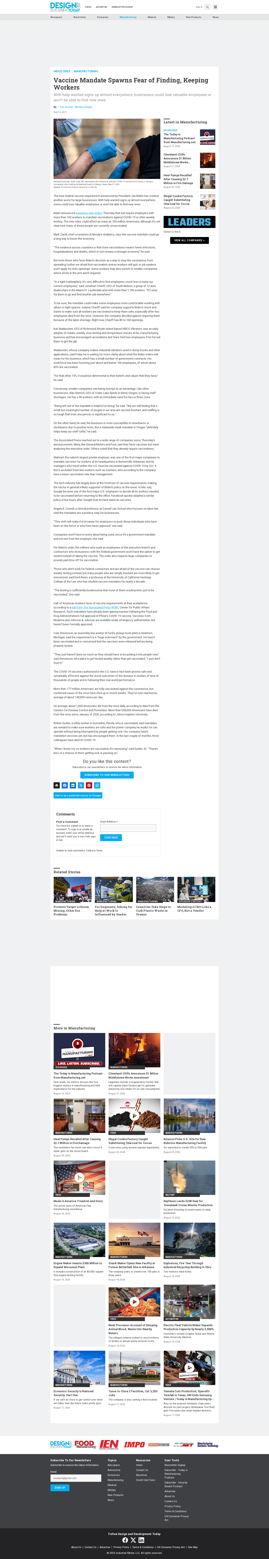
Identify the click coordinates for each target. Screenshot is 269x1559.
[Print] (57, 785)
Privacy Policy (121, 1547)
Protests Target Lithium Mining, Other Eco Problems (71, 910)
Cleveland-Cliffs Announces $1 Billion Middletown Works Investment (177, 158)
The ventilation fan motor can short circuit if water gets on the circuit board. (78, 1149)
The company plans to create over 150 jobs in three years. (134, 1273)
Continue (111, 837)
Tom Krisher (66, 107)
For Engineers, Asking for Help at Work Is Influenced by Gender (113, 910)
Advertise (105, 1547)
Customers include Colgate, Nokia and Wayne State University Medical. (189, 1335)
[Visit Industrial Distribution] (159, 1444)
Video (113, 1133)
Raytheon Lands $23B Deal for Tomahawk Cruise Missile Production (188, 1203)
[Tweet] (81, 785)
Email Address (109, 821)
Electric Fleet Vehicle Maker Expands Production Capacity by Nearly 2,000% (189, 1327)
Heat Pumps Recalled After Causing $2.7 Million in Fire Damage (178, 179)
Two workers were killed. (178, 1271)
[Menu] (215, 7)
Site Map (193, 1547)
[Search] (207, 7)
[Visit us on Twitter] (133, 1540)
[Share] (65, 785)
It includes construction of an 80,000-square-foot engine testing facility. (79, 1273)
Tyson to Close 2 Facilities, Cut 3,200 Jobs (133, 1393)
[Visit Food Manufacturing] (85, 1444)
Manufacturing (86, 71)
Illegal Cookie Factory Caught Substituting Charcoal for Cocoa (178, 199)
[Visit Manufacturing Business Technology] (208, 1444)
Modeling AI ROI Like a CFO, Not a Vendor (194, 908)
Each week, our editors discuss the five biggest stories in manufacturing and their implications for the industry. (77, 1086)
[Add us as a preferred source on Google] (97, 785)
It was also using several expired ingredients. (134, 1147)
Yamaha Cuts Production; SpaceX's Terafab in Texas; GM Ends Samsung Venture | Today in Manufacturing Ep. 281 (188, 1395)
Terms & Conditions (143, 1547)
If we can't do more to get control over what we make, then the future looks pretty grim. (78, 1401)
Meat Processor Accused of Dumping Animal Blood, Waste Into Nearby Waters (133, 1329)
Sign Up (60, 1487)
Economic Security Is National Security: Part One (74, 1393)
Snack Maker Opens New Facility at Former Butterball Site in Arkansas (132, 1265)
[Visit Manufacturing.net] (183, 1444)
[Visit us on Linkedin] (141, 1540)
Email (53, 1472)
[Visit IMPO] (134, 1444)
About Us (76, 1547)
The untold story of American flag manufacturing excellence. (72, 1207)
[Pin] (89, 785)
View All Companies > (189, 240)
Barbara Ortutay (83, 107)
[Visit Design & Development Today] (61, 1444)
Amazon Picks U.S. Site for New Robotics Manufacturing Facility (185, 1141)
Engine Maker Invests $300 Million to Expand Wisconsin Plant (78, 1265)
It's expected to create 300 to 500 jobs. (186, 1147)
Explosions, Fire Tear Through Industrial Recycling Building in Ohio (187, 1265)
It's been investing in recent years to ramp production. (187, 1211)
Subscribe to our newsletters (107, 774)
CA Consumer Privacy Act (171, 1547)
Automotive (172, 1319)
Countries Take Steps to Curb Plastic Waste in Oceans (153, 910)
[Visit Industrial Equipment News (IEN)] (109, 1444)
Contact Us (90, 1547)
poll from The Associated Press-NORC (95, 607)
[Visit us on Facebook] (125, 1540)
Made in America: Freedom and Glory (78, 1201)
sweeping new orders (89, 213)
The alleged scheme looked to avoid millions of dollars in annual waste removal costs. (134, 1339)
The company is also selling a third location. (133, 1399)
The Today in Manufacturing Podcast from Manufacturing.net (180, 138)
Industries (62, 71)
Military (170, 1195)
